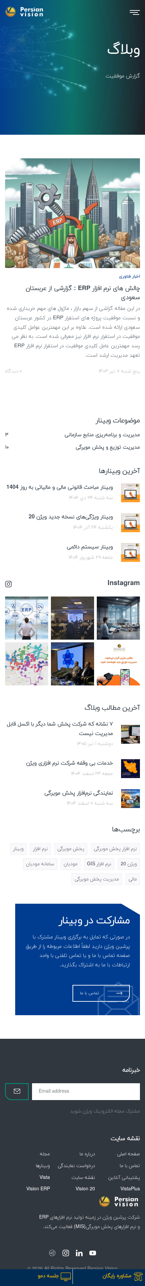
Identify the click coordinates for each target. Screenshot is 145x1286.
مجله (45, 1154)
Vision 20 (85, 1189)
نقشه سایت (83, 1178)
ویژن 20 (129, 864)
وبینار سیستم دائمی (90, 547)
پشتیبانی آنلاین (124, 1178)
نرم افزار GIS (99, 864)
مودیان (71, 864)
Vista (44, 1178)
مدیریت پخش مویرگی (97, 879)
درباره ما (87, 1154)
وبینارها (43, 1166)
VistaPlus (130, 1189)
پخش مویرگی (70, 849)
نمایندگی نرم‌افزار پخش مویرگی (79, 793)
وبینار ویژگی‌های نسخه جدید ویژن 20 (71, 517)
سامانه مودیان (40, 864)
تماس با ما (130, 1166)
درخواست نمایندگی (76, 1166)
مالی (132, 879)
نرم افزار (40, 849)
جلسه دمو (49, 1276)
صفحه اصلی (128, 1154)
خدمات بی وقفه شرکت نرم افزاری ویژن (69, 763)
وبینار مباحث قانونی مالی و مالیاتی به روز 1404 (59, 487)
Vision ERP (38, 1189)
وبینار (18, 849)
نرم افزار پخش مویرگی (115, 849)
